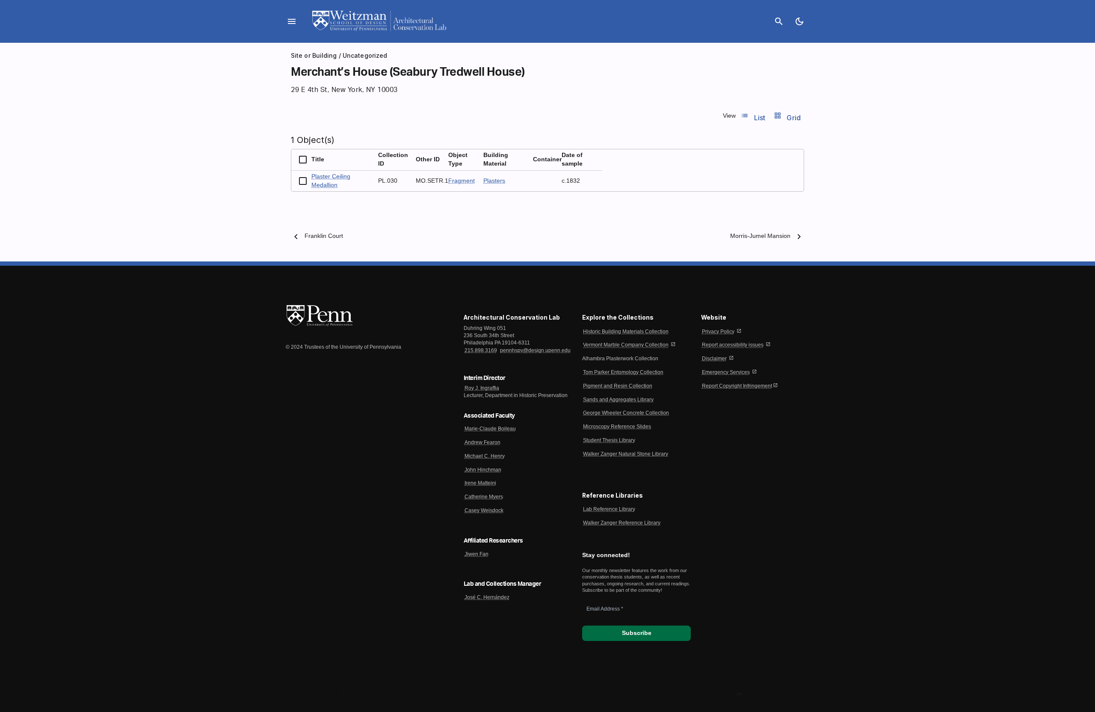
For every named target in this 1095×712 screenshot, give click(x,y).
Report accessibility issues (733, 344)
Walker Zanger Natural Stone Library (625, 454)
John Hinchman (483, 469)
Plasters (494, 181)
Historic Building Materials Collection (626, 331)
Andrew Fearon (482, 442)
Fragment (461, 181)
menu (292, 21)
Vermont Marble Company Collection (626, 344)
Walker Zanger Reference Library (621, 522)
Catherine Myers (484, 496)
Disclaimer (714, 358)
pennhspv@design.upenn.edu (535, 350)
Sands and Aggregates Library (618, 399)
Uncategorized (365, 55)
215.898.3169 (481, 350)
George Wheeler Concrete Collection (626, 412)
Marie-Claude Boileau (490, 428)
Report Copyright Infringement (737, 386)
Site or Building (314, 55)
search (779, 21)
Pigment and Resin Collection (617, 386)
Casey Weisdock (484, 510)
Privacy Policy (718, 331)
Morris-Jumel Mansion (760, 236)
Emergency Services (726, 372)
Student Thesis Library (609, 440)
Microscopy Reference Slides (617, 426)
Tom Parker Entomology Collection (623, 372)
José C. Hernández (487, 597)
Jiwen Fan (476, 554)
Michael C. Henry (485, 456)
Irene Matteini (480, 483)
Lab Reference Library (609, 509)
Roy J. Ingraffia (482, 388)
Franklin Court (324, 236)
